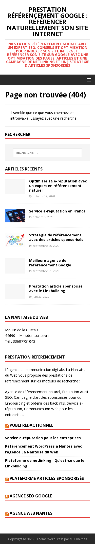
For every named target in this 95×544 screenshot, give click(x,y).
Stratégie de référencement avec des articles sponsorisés (56, 237)
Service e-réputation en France (57, 211)
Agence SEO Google (31, 496)
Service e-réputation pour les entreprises (43, 437)
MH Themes (78, 539)
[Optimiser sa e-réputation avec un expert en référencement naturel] (15, 191)
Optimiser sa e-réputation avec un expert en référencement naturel (58, 186)
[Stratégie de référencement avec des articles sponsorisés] (15, 244)
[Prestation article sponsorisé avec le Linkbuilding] (15, 296)
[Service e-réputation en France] (15, 219)
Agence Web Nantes (31, 513)
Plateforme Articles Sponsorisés (47, 478)
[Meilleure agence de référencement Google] (15, 270)
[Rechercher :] (47, 152)
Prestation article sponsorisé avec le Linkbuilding (56, 288)
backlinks (57, 403)
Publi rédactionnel (31, 425)
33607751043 (24, 341)
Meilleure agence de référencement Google (50, 262)
